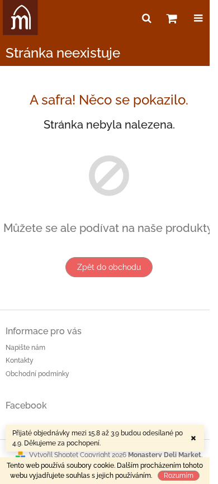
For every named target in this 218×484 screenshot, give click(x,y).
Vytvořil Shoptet (53, 455)
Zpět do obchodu (109, 267)
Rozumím (178, 476)
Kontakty (20, 360)
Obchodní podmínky (37, 374)
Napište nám (25, 348)
